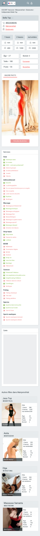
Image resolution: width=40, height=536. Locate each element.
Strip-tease (9, 234)
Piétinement (9, 266)
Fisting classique (11, 293)
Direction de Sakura (12, 228)
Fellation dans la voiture (13, 281)
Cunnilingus (9, 283)
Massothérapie (11, 217)
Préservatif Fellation (12, 272)
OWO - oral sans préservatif (14, 165)
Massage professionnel (13, 206)
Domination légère (12, 249)
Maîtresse (9, 246)
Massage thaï (10, 214)
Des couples (10, 191)
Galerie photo (10, 75)
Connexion (32, 3)
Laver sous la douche (13, 194)
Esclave (8, 255)
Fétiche (8, 176)
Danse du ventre (11, 237)
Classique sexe (11, 159)
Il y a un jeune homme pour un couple (18, 188)
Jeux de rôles (10, 260)
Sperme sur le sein (12, 308)
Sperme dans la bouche (13, 305)
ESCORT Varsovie (8, 10)
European (26, 61)
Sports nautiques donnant (14, 317)
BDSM (8, 252)
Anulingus (9, 199)
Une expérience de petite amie (15, 275)
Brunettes (26, 67)
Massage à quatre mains (14, 219)
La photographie (11, 185)
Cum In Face (10, 310)
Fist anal (8, 295)
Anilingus (9, 286)
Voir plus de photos (20, 141)
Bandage (9, 263)
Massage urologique (12, 211)
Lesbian (8, 240)
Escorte (8, 183)
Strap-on (8, 257)
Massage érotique (12, 208)
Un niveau (9, 162)
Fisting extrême (11, 298)
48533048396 (11, 23)
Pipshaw (8, 196)
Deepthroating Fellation (13, 278)
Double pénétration (12, 170)
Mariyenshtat (20, 10)
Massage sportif (11, 222)
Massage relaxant (11, 225)
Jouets (8, 173)
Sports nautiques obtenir (14, 320)
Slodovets (29, 10)
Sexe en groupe (11, 168)
